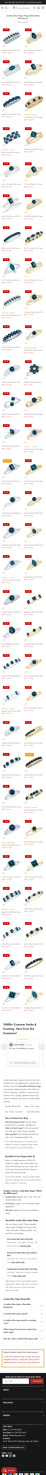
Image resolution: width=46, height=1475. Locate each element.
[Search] (7, 7)
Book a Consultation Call (13, 1447)
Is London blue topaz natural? (16, 1313)
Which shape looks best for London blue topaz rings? (20, 1331)
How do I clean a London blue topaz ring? (21, 1338)
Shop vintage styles (19, 1276)
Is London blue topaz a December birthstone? (17, 1305)
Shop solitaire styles (18, 1262)
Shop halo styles (25, 1246)
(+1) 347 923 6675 (14, 1429)
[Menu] (2, 7)
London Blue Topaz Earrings (13, 1356)
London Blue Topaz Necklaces (28, 1362)
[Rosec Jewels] (21, 8)
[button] (34, 7)
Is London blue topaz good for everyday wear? (20, 1321)
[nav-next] (42, 1046)
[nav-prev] (4, 1046)
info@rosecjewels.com (16, 1435)
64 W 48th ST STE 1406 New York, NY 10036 (20, 1441)
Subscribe (37, 1381)
